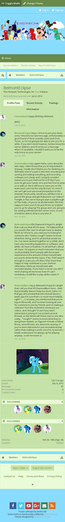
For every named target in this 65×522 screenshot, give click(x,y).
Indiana (59, 442)
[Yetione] (28, 409)
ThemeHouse (50, 514)
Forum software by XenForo (32, 511)
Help (20, 476)
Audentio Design (42, 516)
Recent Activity (28, 65)
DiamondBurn (21, 163)
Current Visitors (10, 65)
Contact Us (9, 476)
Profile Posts (13, 102)
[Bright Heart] (47, 409)
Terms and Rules (35, 476)
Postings (53, 102)
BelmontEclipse (22, 132)
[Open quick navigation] (62, 75)
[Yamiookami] (18, 409)
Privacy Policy (54, 476)
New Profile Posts (47, 65)
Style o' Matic (19, 467)
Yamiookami (21, 116)
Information (32, 109)
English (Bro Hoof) (41, 467)
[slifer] (38, 409)
